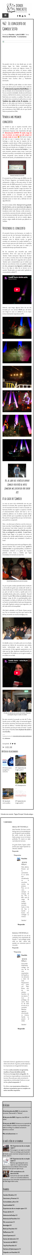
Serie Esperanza (8, 1235)
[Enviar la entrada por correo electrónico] (3, 747)
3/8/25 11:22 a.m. (24, 933)
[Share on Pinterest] (15, 744)
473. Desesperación (20, 785)
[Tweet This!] (13, 744)
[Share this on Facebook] (11, 744)
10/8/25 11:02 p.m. (24, 863)
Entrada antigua (28, 814)
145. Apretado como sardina (6, 802)
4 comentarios (21, 37)
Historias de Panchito (9, 37)
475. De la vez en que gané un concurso (7, 770)
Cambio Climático (8, 1195)
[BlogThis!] (8, 747)
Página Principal (18, 814)
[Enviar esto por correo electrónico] (6, 747)
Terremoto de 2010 (9, 1242)
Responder (15, 851)
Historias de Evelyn (9, 1215)
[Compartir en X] (9, 747)
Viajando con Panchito (10, 1252)
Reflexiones (7, 1232)
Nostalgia (6, 1225)
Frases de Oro (7, 1212)
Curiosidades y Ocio (9, 1202)
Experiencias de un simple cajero (13, 1208)
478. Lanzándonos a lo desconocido (17, 1172)
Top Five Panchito (9, 1245)
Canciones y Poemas (10, 1198)
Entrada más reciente (7, 814)
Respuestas (17, 855)
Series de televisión (9, 1239)
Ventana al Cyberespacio (11, 1249)
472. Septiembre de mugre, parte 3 (20, 769)
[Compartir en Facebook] (11, 747)
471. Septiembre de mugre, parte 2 (20, 802)
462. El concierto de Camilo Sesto (14, 26)
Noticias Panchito (8, 1229)
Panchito (24, 858)
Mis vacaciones (8, 1222)
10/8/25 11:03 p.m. (24, 960)
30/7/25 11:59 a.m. (22, 827)
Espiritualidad (7, 1205)
